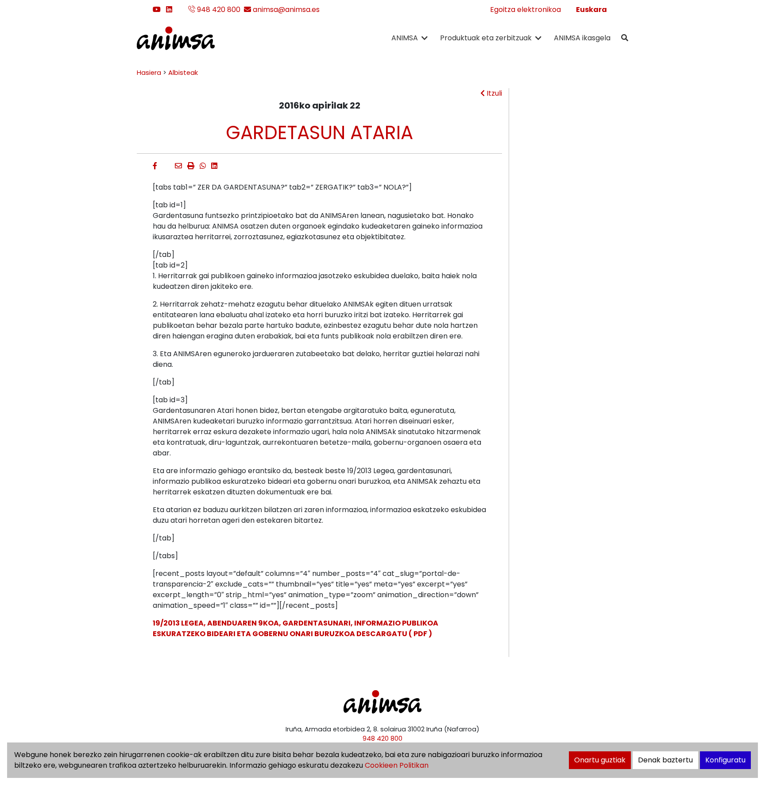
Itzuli (493, 93)
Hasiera (149, 72)
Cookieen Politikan (397, 765)
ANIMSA (404, 38)
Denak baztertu (665, 760)
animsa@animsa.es (285, 9)
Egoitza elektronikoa (525, 9)
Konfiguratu (725, 760)
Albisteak (183, 72)
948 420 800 (217, 9)
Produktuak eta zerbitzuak (486, 38)
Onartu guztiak (600, 760)
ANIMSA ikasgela (582, 38)
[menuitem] (591, 10)
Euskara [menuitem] (591, 9)
